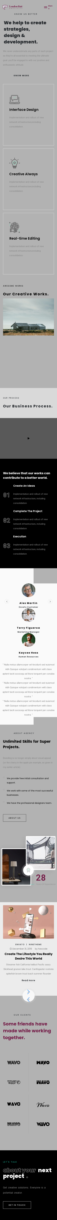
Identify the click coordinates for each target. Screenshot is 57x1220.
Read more (28, 980)
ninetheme (35, 944)
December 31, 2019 (22, 948)
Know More (21, 76)
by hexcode (41, 948)
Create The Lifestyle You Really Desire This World (29, 956)
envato (20, 944)
